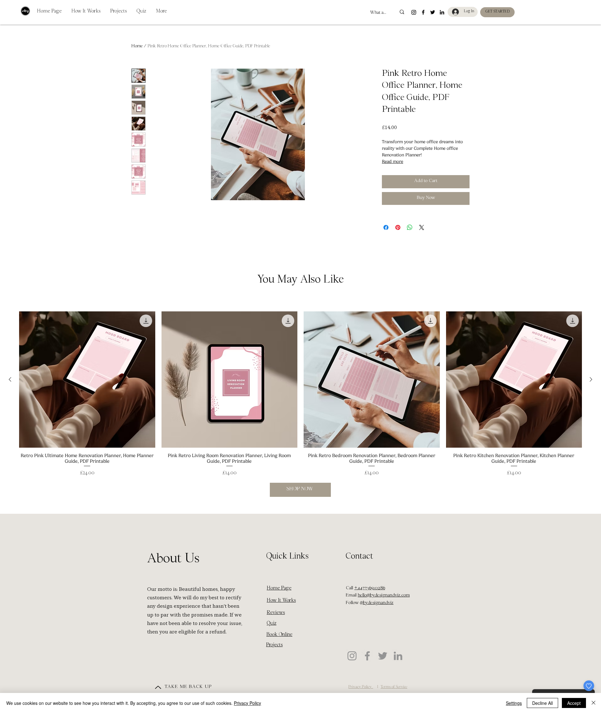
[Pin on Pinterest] (398, 227)
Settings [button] (514, 703)
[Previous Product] (10, 379)
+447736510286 (369, 588)
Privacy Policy (247, 703)
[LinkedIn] (398, 656)
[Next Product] (591, 379)
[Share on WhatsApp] (410, 227)
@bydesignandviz (376, 603)
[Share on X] (421, 227)
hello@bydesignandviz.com (384, 596)
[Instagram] (352, 656)
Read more (392, 161)
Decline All (542, 703)
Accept (574, 703)
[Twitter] (383, 656)
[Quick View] (87, 379)
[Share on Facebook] (386, 227)
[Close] (593, 703)
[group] (300, 394)
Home (137, 46)
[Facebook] (367, 656)
